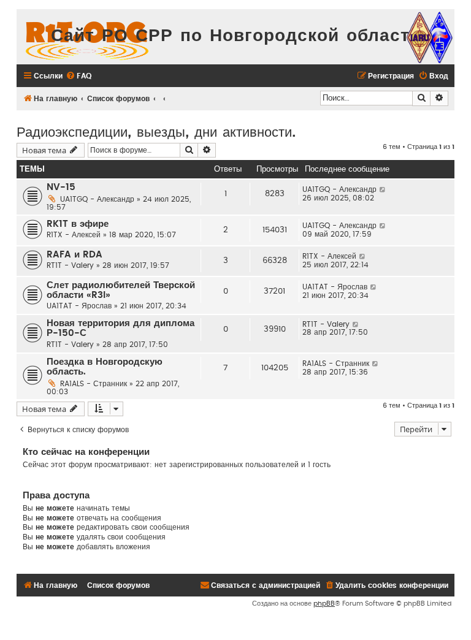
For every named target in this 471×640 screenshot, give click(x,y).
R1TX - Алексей (74, 234)
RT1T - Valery (70, 265)
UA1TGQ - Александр (97, 199)
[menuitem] (78, 76)
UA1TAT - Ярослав (79, 306)
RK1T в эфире (78, 224)
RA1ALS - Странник (93, 383)
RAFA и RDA (74, 254)
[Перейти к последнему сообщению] (383, 189)
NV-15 (61, 187)
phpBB (324, 603)
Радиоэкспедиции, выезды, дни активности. (156, 130)
